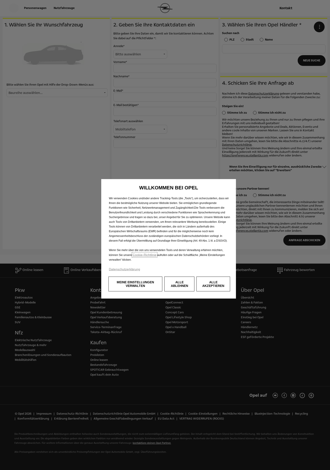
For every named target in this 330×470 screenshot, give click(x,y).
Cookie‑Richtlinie (144, 255)
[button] (135, 284)
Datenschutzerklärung (124, 269)
